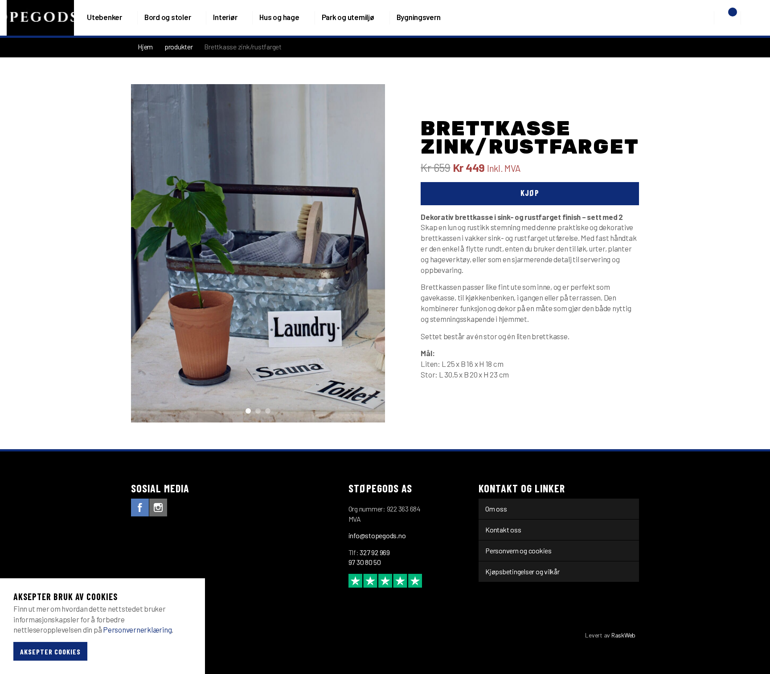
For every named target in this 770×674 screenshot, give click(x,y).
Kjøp (529, 193)
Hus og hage (279, 16)
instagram (158, 507)
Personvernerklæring (137, 629)
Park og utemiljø (348, 16)
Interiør (225, 16)
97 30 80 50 (364, 562)
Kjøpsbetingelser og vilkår (522, 571)
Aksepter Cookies (50, 651)
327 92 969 (375, 552)
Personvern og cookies (518, 550)
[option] (258, 253)
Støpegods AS (40, 18)
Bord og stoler (167, 16)
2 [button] (258, 411)
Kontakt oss (503, 529)
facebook (140, 507)
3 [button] (267, 411)
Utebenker (104, 16)
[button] (706, 18)
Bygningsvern (419, 16)
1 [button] (248, 411)
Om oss (496, 508)
